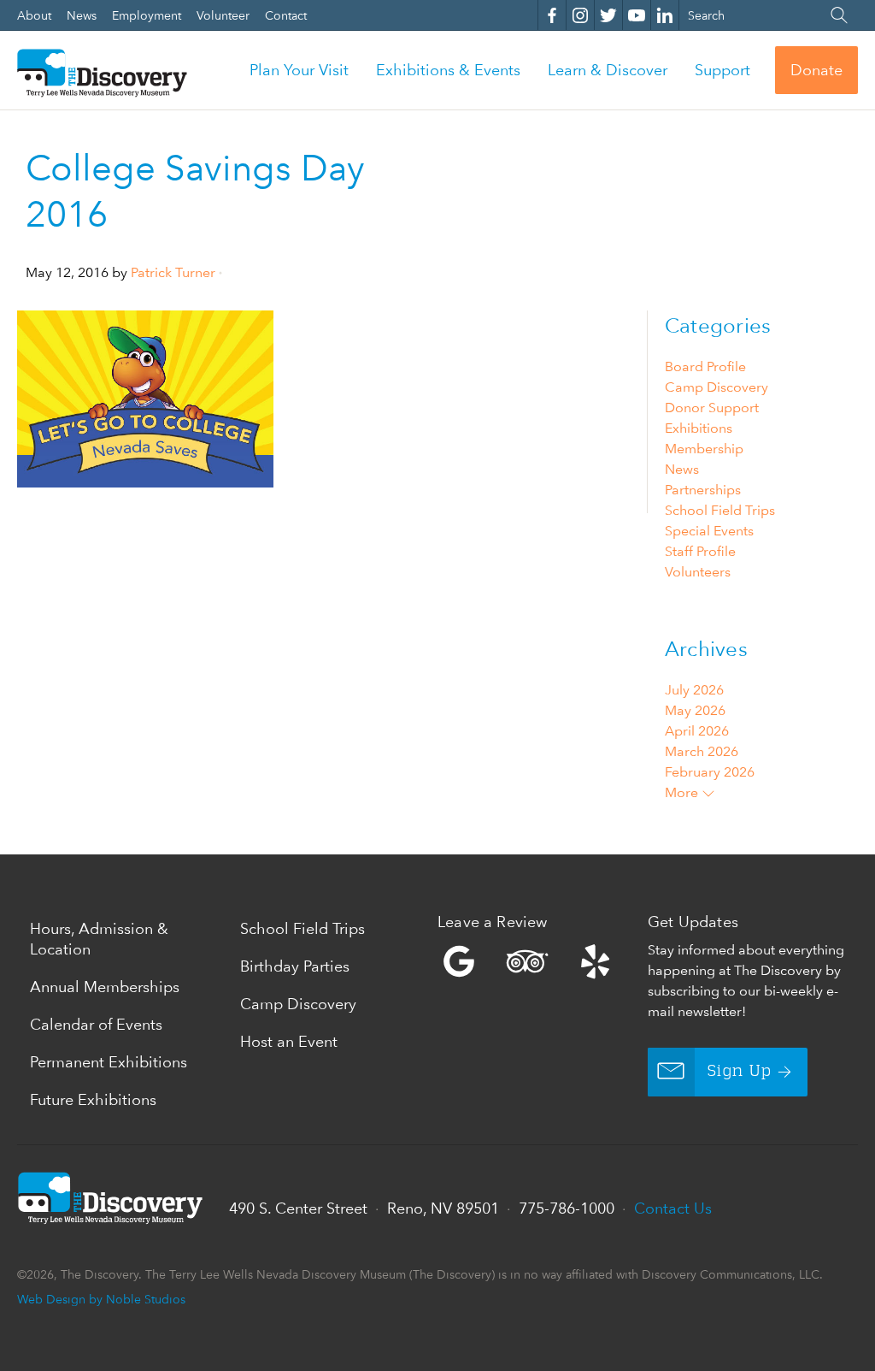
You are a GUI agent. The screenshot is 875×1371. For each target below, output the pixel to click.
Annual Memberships (104, 987)
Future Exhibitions (93, 1099)
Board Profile (705, 366)
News (682, 469)
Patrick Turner (173, 272)
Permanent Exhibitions (108, 1062)
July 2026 (694, 690)
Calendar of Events (96, 1024)
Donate (816, 70)
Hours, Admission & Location (99, 938)
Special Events (709, 531)
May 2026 (695, 710)
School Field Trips (720, 510)
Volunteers (698, 572)
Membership (704, 448)
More (683, 792)
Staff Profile (700, 551)
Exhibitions (698, 428)
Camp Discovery (716, 387)
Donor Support (712, 407)
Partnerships (703, 490)
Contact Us (673, 1208)
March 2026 (701, 751)
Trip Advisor (527, 961)
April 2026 (697, 731)
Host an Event (289, 1041)
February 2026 (710, 772)
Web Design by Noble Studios (101, 1298)
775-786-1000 (566, 1208)
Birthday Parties (294, 966)
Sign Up (740, 1071)
